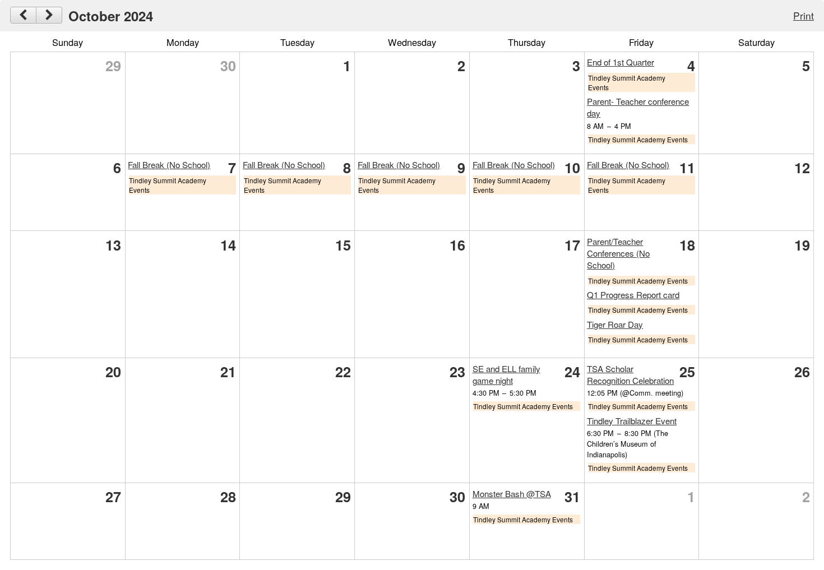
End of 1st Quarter (620, 62)
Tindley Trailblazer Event (632, 421)
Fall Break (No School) (169, 164)
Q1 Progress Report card (633, 294)
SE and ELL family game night (506, 374)
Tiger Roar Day (615, 324)
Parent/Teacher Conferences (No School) (618, 253)
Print (803, 15)
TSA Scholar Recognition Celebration (630, 374)
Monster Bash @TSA (512, 493)
